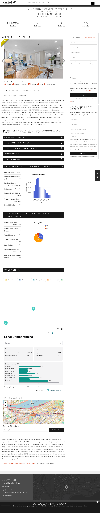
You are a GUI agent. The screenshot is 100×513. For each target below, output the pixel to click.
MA (16, 463)
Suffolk (21, 463)
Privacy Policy (89, 90)
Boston (28, 463)
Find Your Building (34, 510)
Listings (11, 463)
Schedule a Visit (90, 37)
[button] (48, 2)
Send (83, 95)
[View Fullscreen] (5, 409)
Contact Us (76, 37)
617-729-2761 (6, 487)
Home (5, 463)
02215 (33, 463)
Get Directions (56, 430)
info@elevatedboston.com (10, 490)
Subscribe (83, 153)
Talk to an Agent (66, 510)
